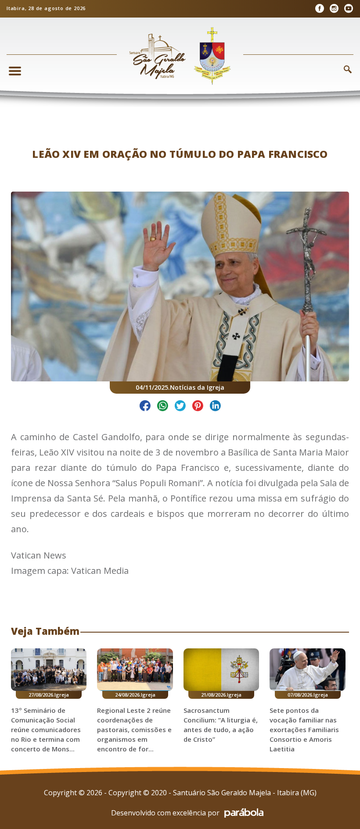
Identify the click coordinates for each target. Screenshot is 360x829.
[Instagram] (334, 9)
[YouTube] (348, 9)
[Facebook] (319, 9)
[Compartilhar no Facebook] (145, 407)
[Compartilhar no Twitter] (180, 407)
